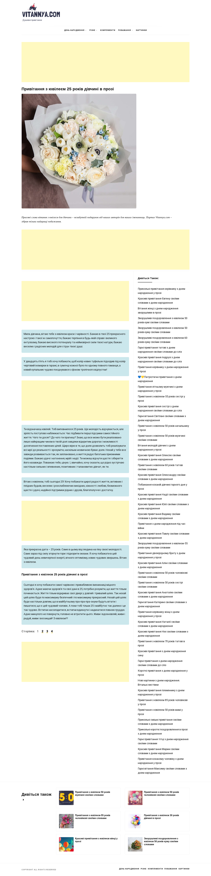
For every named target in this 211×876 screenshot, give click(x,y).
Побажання (124, 30)
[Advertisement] (105, 62)
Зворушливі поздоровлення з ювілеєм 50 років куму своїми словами (161, 841)
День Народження (74, 30)
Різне (92, 30)
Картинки (141, 30)
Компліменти (107, 30)
